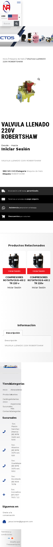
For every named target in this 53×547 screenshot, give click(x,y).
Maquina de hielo (17, 59)
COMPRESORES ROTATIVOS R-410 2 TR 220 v (14, 280)
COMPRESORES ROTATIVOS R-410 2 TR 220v (39, 280)
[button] (38, 79)
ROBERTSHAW (18, 174)
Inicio (5, 59)
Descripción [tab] (13, 333)
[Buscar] (16, 23)
